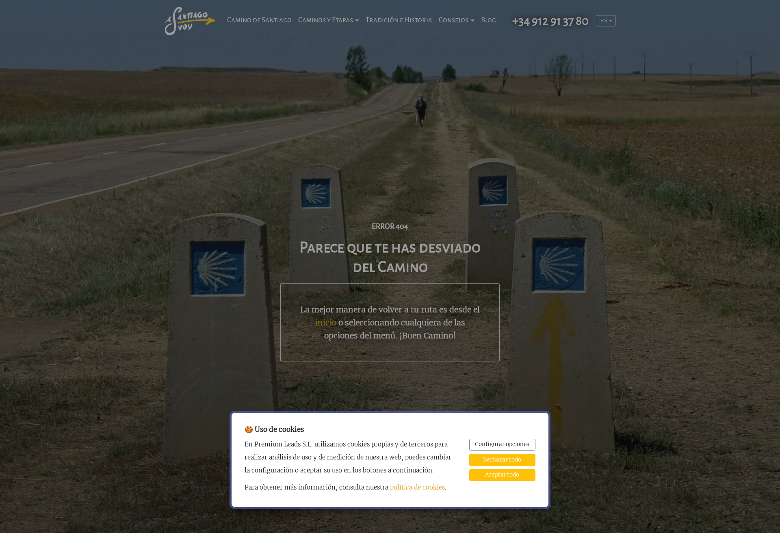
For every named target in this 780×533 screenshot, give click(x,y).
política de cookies (417, 487)
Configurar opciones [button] (502, 444)
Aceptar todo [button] (502, 474)
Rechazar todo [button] (502, 459)
